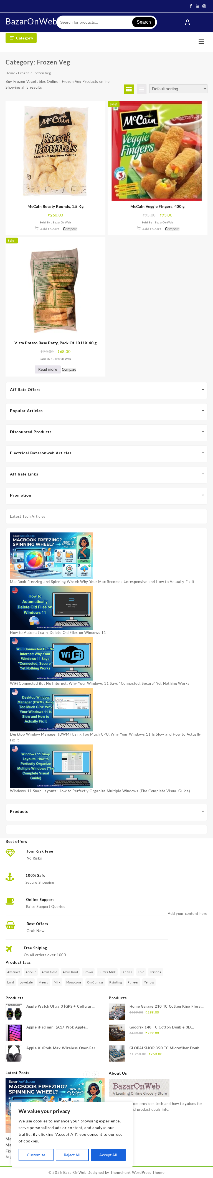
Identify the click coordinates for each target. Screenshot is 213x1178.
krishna (155, 972)
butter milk (107, 972)
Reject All (72, 1154)
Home (10, 73)
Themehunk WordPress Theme (137, 1172)
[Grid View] (129, 89)
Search (144, 22)
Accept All (108, 1154)
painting (115, 982)
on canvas (95, 982)
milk (57, 982)
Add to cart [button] (49, 229)
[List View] (141, 89)
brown (88, 972)
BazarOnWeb (31, 21)
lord (10, 982)
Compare (70, 229)
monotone (74, 982)
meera (44, 982)
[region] (72, 1134)
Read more (47, 369)
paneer (133, 982)
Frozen (24, 73)
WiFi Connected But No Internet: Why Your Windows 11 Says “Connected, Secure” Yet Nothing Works (100, 683)
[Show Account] (187, 22)
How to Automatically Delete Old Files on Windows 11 (58, 632)
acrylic (31, 972)
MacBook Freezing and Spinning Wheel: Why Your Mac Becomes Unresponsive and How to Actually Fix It (102, 581)
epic (141, 972)
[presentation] (86, 1074)
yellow (149, 982)
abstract (13, 972)
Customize (36, 1154)
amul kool (70, 972)
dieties (127, 972)
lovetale (26, 982)
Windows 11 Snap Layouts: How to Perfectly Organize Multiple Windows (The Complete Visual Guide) (100, 791)
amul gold (49, 972)
